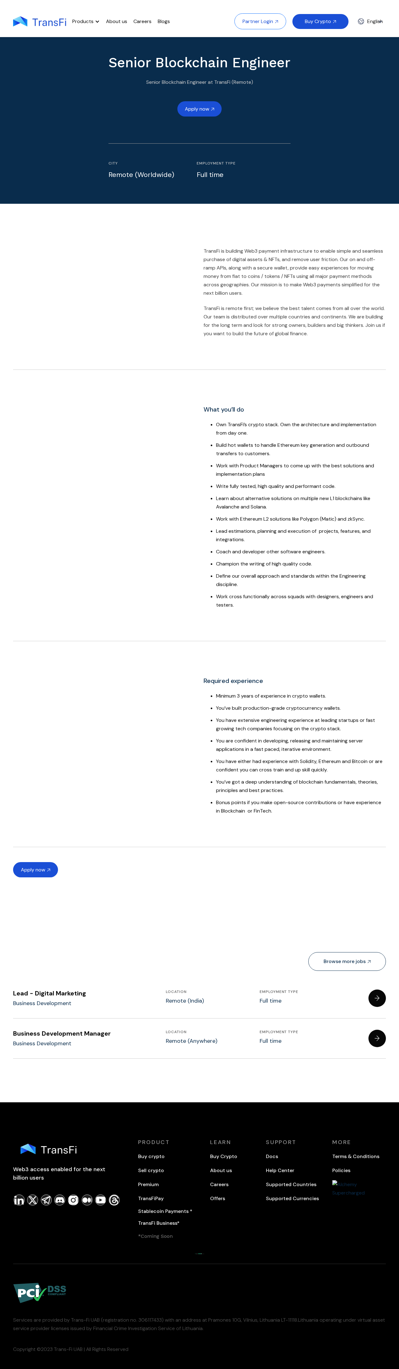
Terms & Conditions (355, 1156)
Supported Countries (291, 1184)
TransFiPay (151, 1198)
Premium (149, 1184)
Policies (341, 1170)
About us (116, 21)
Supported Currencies (292, 1198)
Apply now (199, 109)
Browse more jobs (347, 961)
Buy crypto (151, 1156)
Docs (272, 1156)
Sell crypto (151, 1170)
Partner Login (260, 21)
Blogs (164, 21)
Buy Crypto (320, 21)
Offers (217, 1198)
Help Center (280, 1170)
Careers (142, 21)
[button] (86, 21)
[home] (39, 21)
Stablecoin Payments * (165, 1211)
